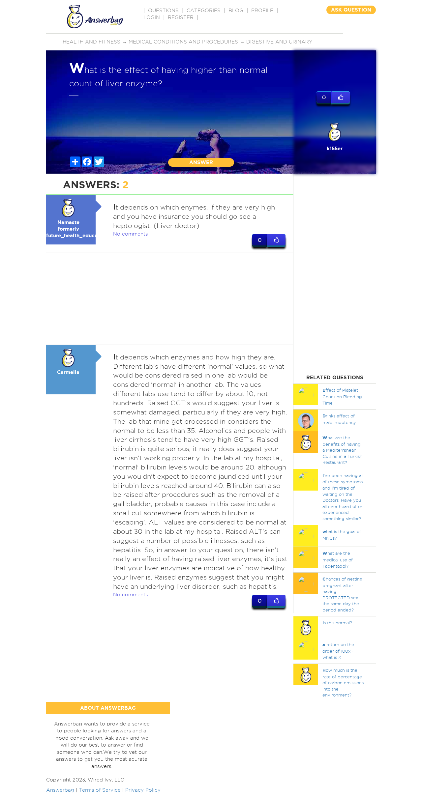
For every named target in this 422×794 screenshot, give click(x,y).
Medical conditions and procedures (183, 41)
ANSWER (201, 162)
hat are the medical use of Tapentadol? (337, 559)
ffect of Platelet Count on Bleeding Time (342, 396)
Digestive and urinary (279, 41)
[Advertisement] (169, 298)
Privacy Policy (143, 790)
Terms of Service (100, 790)
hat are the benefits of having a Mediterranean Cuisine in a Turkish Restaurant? (342, 450)
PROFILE (262, 10)
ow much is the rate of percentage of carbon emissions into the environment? (343, 682)
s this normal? (337, 622)
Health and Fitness (91, 41)
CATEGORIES (204, 10)
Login (151, 17)
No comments (130, 234)
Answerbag (60, 790)
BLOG (235, 10)
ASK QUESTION (351, 10)
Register (181, 17)
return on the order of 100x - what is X (338, 650)
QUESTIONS (163, 10)
